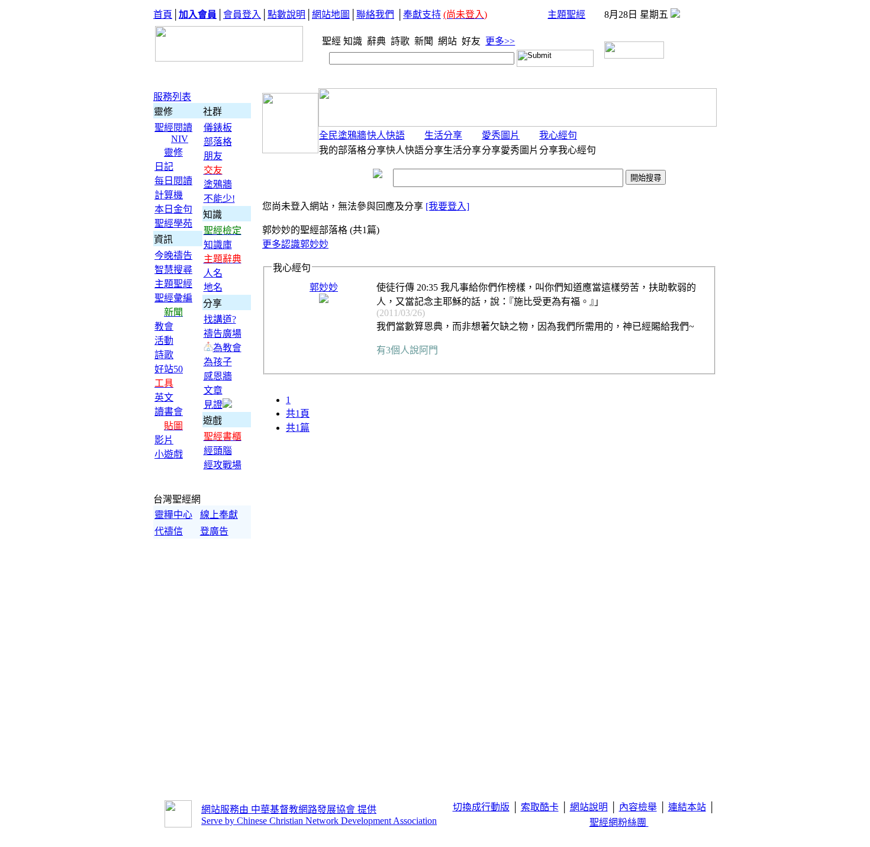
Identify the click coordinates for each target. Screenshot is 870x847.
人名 (213, 273)
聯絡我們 (375, 14)
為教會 (227, 348)
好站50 (168, 369)
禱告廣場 (222, 334)
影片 (163, 440)
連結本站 (687, 807)
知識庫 (218, 245)
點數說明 (286, 14)
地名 (213, 287)
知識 (354, 41)
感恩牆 (218, 376)
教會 (163, 326)
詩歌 (401, 41)
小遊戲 (168, 454)
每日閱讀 (173, 181)
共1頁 (298, 413)
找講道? (220, 319)
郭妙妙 (324, 287)
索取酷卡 (540, 807)
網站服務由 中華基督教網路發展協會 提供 (288, 809)
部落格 (218, 142)
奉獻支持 (422, 14)
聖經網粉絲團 (619, 822)
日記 (163, 167)
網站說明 (589, 807)
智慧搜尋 (173, 270)
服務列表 (172, 97)
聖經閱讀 (173, 128)
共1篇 (298, 428)
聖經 (328, 41)
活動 (163, 341)
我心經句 (558, 135)
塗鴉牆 (218, 184)
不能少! (219, 199)
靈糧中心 (173, 515)
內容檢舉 (638, 807)
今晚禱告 (173, 255)
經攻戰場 (222, 465)
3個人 (398, 350)
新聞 (425, 41)
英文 (163, 397)
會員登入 (242, 14)
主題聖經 (566, 14)
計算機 (168, 195)
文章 (213, 390)
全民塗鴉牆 (342, 135)
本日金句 (173, 209)
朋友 (213, 156)
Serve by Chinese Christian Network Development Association (319, 821)
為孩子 (218, 362)
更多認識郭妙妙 (295, 244)
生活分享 (443, 135)
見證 (213, 405)
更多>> (500, 41)
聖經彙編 (173, 298)
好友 (472, 41)
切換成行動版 (481, 807)
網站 (448, 41)
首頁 (162, 14)
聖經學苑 (173, 223)
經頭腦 (218, 451)
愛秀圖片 (501, 135)
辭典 (377, 41)
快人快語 (386, 135)
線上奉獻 (219, 515)
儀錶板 (218, 128)
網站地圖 (331, 14)
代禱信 (168, 531)
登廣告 (214, 531)
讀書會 (168, 412)
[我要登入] (447, 206)
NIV (179, 139)
